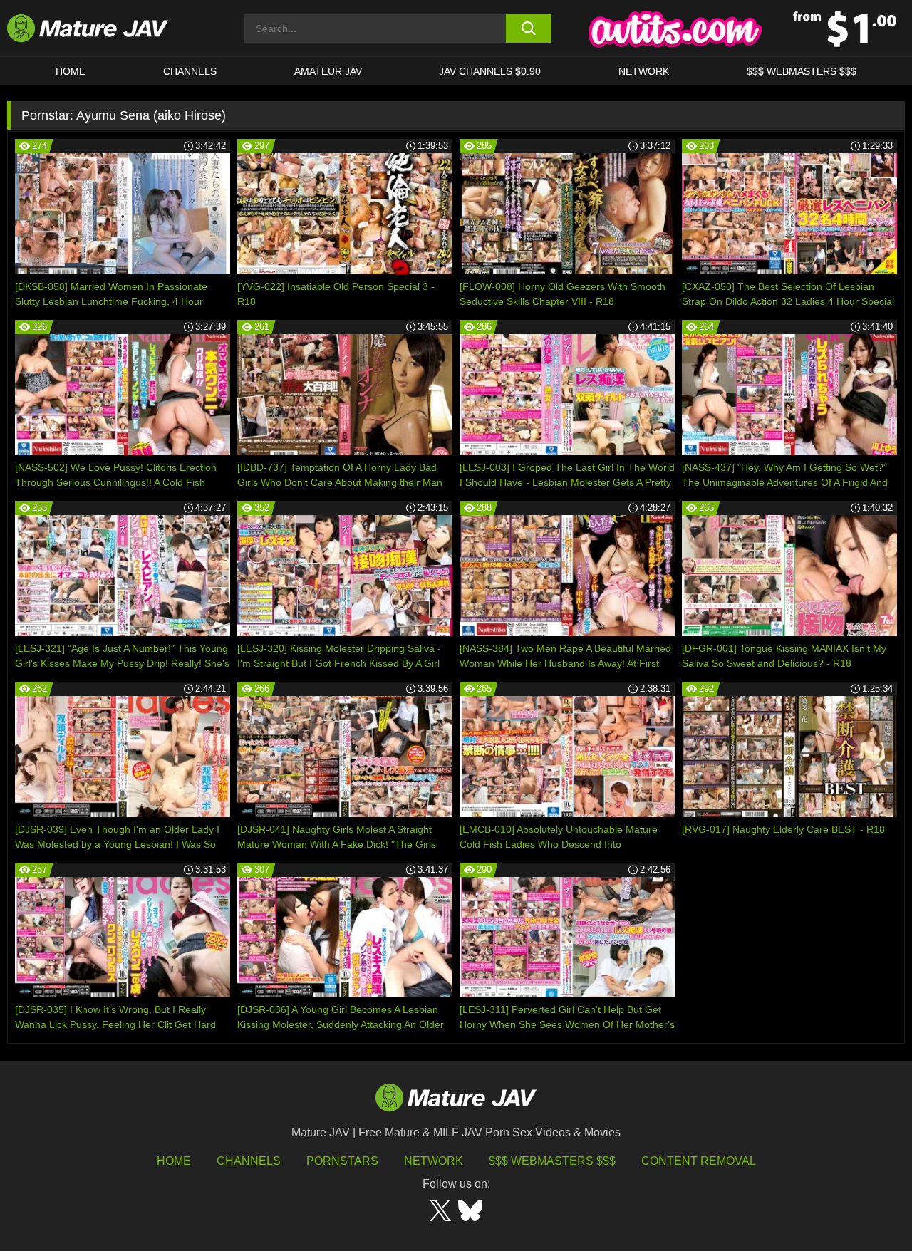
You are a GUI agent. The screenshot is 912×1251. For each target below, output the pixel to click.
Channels (249, 1161)
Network (643, 71)
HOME (71, 71)
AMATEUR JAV (328, 71)
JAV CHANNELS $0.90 (490, 71)
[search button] (529, 28)
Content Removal (698, 1161)
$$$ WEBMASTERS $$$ (801, 71)
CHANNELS (190, 71)
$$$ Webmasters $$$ (552, 1161)
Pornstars (342, 1161)
